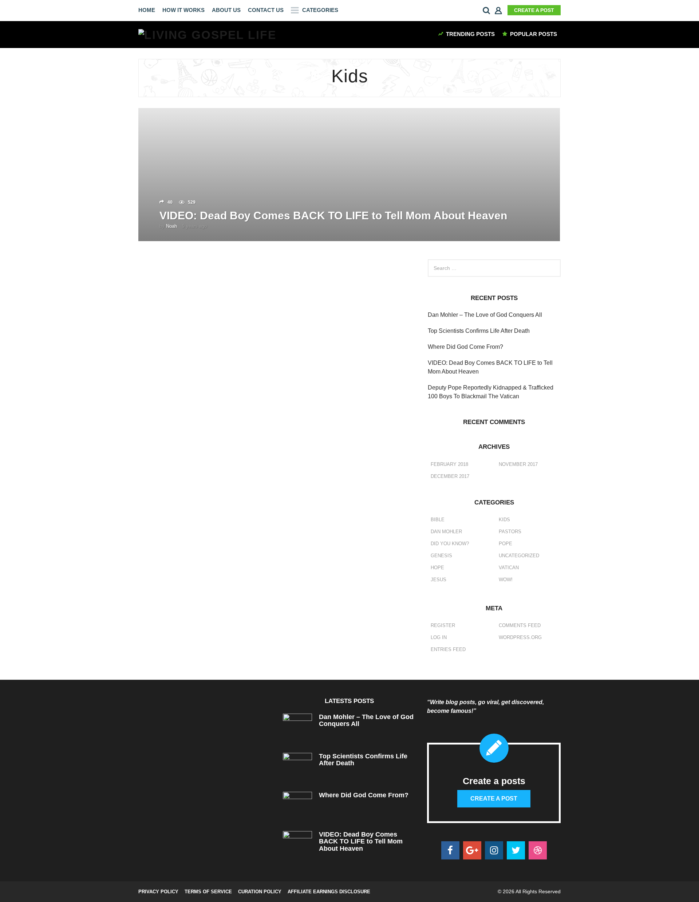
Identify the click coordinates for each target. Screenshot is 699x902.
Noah (171, 226)
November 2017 (518, 464)
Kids (504, 519)
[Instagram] (494, 850)
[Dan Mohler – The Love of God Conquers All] (297, 728)
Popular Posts (533, 34)
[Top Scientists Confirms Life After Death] (297, 767)
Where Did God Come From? (465, 347)
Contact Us (266, 10)
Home (146, 10)
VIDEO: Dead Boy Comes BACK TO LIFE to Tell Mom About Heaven (333, 215)
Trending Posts (470, 34)
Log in (439, 637)
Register (443, 625)
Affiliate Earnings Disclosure (329, 891)
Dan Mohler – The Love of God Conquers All (485, 315)
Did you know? (450, 543)
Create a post (534, 10)
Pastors (510, 531)
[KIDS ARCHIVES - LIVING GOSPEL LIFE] (207, 34)
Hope (437, 567)
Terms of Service (208, 891)
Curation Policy (259, 891)
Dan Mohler (446, 531)
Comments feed (520, 625)
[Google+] (472, 850)
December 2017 (450, 476)
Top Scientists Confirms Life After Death (479, 331)
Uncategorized (519, 555)
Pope (505, 543)
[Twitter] (516, 850)
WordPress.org (520, 637)
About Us (226, 10)
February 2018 (449, 464)
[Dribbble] (538, 850)
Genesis (441, 555)
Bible (438, 519)
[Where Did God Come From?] (297, 806)
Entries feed (448, 649)
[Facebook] (450, 850)
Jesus (438, 579)
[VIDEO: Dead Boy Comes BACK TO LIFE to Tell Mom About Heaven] (297, 845)
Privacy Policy (158, 891)
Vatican (509, 567)
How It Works (183, 10)
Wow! (506, 579)
